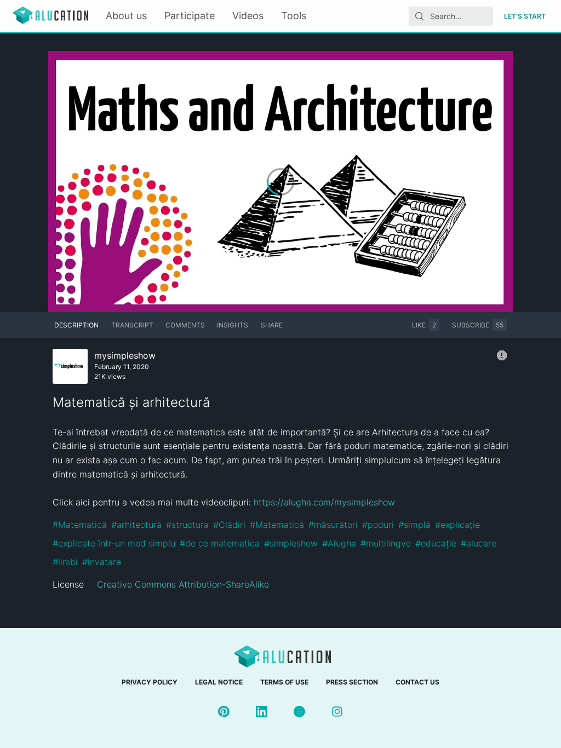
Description (76, 325)
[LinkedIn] (261, 711)
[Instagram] (337, 711)
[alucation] (50, 16)
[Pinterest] (224, 711)
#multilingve (385, 543)
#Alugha (339, 543)
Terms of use (284, 682)
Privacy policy (150, 682)
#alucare (478, 543)
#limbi (65, 561)
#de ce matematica (220, 543)
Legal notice (219, 682)
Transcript (132, 325)
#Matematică (80, 524)
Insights (232, 325)
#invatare (101, 561)
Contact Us (417, 682)
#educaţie (435, 543)
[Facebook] (299, 711)
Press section (352, 682)
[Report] (501, 355)
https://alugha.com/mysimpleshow (324, 502)
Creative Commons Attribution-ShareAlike (183, 584)
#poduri (378, 524)
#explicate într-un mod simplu (114, 543)
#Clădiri (229, 524)
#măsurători (333, 524)
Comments (185, 325)
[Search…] (419, 16)
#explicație (457, 524)
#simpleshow (291, 543)
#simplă (414, 524)
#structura (187, 524)
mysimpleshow (125, 355)
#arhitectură (136, 524)
